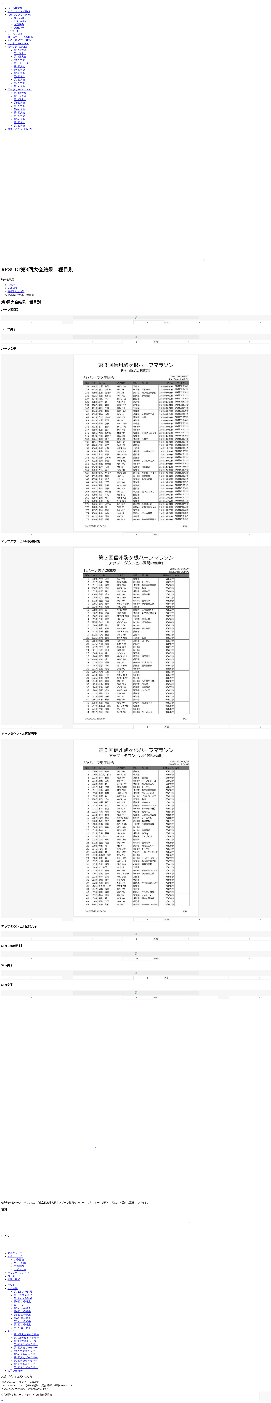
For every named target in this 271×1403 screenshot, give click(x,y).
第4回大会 (19, 76)
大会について (20, 14)
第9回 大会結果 (22, 1301)
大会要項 (19, 18)
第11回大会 (20, 53)
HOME (11, 285)
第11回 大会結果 (23, 1295)
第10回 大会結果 (23, 1298)
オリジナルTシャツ (18, 1272)
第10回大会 (20, 56)
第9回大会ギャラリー (26, 1344)
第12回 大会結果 (23, 1291)
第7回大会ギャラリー (26, 1347)
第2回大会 (19, 83)
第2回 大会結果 (22, 1324)
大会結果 (17, 46)
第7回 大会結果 (22, 1308)
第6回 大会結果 (22, 1311)
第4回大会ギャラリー (26, 1357)
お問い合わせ (21, 129)
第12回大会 (20, 50)
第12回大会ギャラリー (26, 1334)
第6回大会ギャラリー (26, 1351)
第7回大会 (19, 66)
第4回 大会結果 (22, 1318)
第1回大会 (19, 86)
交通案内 (19, 24)
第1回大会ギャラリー (26, 1367)
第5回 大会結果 (22, 1314)
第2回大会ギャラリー (26, 1364)
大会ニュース (19, 11)
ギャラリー (20, 89)
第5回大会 (19, 73)
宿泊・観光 (20, 40)
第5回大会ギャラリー (26, 1354)
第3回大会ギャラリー (26, 1360)
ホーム (15, 8)
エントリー (18, 43)
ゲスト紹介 (20, 21)
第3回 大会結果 (16, 291)
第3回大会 (19, 79)
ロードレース (21, 63)
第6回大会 (19, 69)
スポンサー (20, 27)
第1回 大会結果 (22, 1328)
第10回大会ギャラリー (26, 1341)
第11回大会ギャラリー (26, 1337)
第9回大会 (19, 60)
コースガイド (20, 37)
